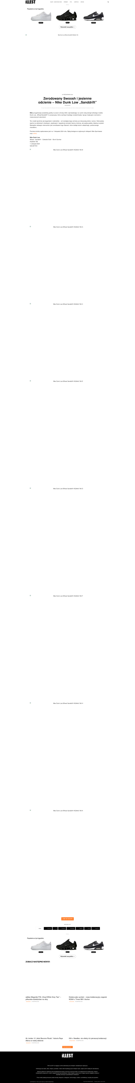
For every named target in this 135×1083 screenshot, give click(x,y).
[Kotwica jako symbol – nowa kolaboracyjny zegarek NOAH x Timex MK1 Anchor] (89, 979)
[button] (108, 2)
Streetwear (72, 1040)
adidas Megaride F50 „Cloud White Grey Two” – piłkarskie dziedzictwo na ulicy (43, 998)
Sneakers (67, 105)
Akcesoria (71, 1001)
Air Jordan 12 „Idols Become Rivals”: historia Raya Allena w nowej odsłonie (44, 1039)
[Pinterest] (70, 1061)
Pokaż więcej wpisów (67, 1047)
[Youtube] (100, 2)
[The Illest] (30, 2)
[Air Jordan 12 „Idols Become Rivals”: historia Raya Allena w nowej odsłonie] (46, 1021)
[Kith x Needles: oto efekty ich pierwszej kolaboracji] (89, 1021)
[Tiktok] (98, 2)
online (35, 133)
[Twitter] (103, 2)
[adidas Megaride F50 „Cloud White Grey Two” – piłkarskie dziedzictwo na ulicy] (46, 979)
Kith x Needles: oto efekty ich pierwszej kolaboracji (87, 1038)
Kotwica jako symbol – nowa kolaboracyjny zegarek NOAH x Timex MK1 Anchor (88, 998)
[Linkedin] (79, 1061)
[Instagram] (96, 2)
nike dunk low (67, 924)
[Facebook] (105, 2)
